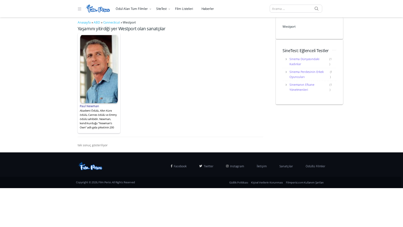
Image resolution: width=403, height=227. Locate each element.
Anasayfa (84, 22)
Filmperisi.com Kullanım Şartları (305, 182)
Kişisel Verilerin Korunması (267, 182)
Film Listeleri (184, 9)
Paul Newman (89, 106)
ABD (97, 22)
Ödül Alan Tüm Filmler (132, 9)
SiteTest (161, 9)
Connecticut (111, 22)
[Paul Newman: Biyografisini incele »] (99, 68)
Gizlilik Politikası (238, 182)
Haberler (208, 9)
